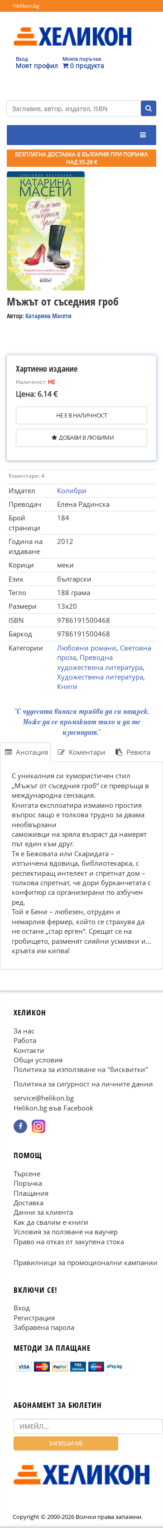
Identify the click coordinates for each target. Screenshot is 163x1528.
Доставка (28, 1202)
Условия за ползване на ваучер (66, 1231)
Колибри (71, 490)
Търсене (27, 1173)
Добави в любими (86, 437)
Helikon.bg (26, 6)
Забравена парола (44, 1327)
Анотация (31, 752)
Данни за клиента (43, 1212)
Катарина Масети (48, 315)
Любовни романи (86, 647)
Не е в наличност (81, 415)
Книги (67, 686)
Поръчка (28, 1183)
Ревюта (137, 752)
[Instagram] (38, 1126)
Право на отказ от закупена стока (69, 1241)
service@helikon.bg (44, 1097)
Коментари (86, 752)
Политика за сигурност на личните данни (83, 1083)
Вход (22, 1307)
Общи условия (38, 1059)
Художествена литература (100, 676)
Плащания (31, 1192)
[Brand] (72, 27)
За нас (24, 1030)
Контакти (29, 1049)
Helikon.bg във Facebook (53, 1107)
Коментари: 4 (26, 476)
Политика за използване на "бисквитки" (81, 1069)
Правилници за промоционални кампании (86, 1262)
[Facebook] (20, 1126)
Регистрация (34, 1317)
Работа (25, 1040)
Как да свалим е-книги (51, 1222)
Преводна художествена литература (100, 662)
